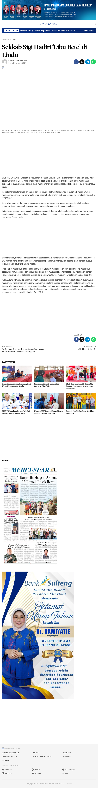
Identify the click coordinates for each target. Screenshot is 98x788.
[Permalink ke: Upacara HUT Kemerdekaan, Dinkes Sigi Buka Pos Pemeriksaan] (49, 401)
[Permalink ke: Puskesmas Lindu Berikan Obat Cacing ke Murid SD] (49, 374)
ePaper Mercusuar (10, 753)
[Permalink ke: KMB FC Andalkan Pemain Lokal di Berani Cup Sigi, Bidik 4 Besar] (17, 401)
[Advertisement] (49, 156)
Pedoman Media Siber (42, 757)
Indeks (35, 753)
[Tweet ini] (81, 61)
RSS (66, 774)
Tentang (67, 757)
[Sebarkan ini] (76, 61)
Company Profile (9, 757)
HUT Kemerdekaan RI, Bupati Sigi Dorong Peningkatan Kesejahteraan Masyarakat (80, 386)
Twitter (37, 770)
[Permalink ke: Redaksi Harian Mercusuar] (4, 62)
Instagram (8, 774)
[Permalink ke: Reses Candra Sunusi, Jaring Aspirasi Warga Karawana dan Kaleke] (17, 374)
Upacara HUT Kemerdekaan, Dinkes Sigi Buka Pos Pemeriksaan (48, 412)
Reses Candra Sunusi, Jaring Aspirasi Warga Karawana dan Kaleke (16, 385)
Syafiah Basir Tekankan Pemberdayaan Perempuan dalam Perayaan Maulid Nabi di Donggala (23, 349)
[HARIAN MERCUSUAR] (49, 24)
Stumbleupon (70, 770)
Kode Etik (67, 753)
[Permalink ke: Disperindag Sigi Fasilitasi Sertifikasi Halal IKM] (81, 401)
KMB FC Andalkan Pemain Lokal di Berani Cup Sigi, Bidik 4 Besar (16, 412)
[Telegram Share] (87, 61)
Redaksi (5, 760)
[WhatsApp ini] (93, 61)
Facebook (9, 770)
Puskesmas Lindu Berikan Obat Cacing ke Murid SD (46, 385)
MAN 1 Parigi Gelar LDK (87, 347)
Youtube (38, 774)
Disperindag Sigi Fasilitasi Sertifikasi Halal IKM (80, 412)
